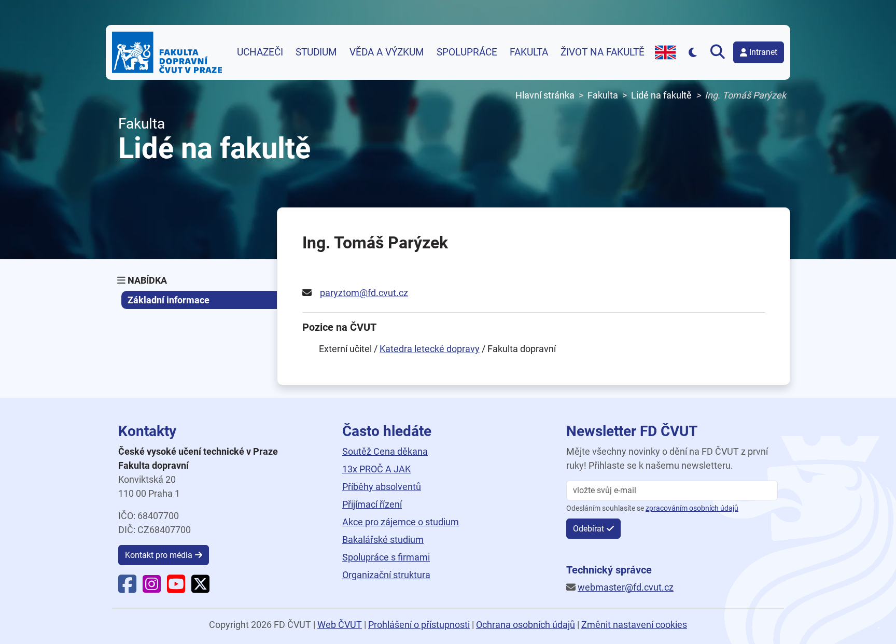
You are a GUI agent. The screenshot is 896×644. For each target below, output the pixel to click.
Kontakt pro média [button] (158, 555)
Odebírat (588, 529)
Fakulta (529, 52)
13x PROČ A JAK (376, 469)
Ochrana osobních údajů (525, 624)
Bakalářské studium (383, 539)
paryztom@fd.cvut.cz (364, 292)
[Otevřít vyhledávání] (719, 52)
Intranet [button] (763, 52)
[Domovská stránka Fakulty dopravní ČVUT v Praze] (167, 52)
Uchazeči (260, 52)
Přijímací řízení (372, 504)
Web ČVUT (339, 624)
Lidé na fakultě (661, 95)
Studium (316, 52)
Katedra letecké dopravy (430, 348)
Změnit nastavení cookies (634, 624)
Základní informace (168, 300)
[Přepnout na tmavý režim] (693, 52)
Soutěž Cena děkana (385, 451)
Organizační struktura (386, 574)
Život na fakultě (603, 52)
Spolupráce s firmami (386, 557)
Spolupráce (467, 52)
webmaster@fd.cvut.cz (626, 587)
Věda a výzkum (386, 52)
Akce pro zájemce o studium (400, 521)
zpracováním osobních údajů (692, 508)
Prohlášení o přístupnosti (419, 624)
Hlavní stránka (545, 95)
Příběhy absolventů (381, 486)
